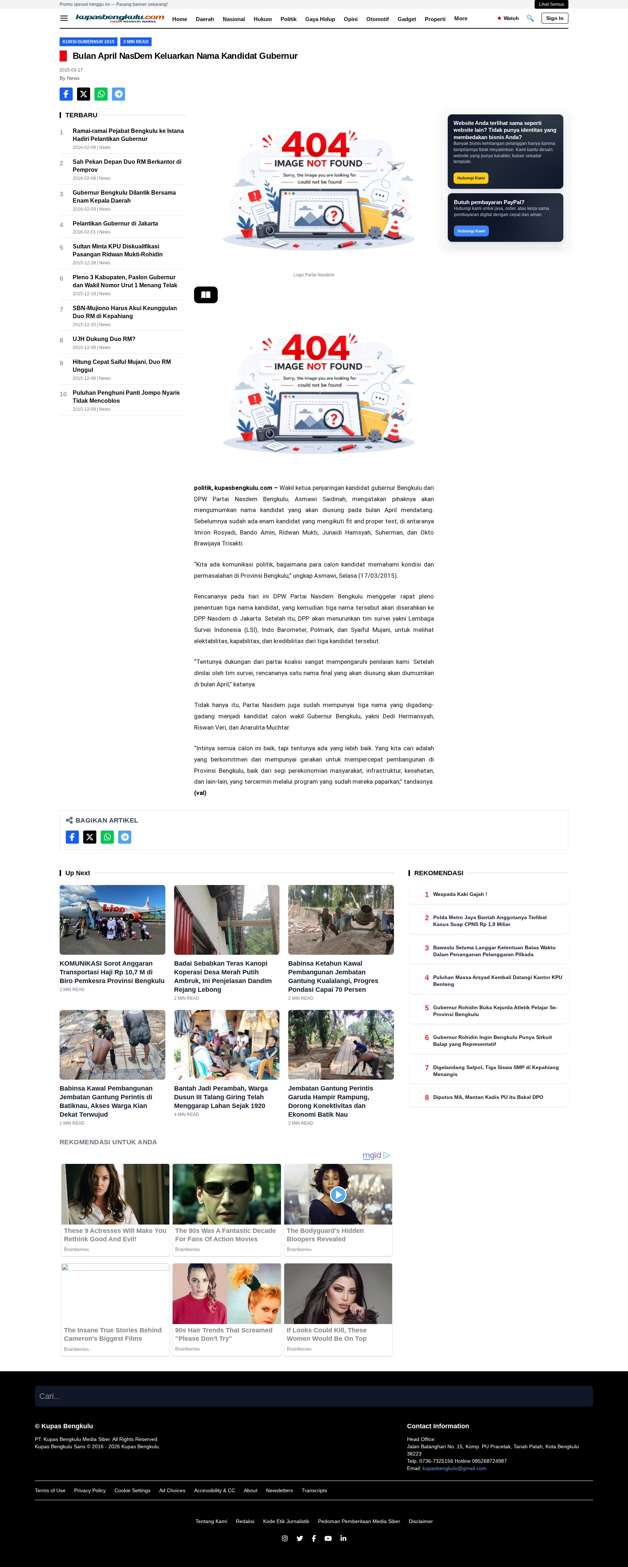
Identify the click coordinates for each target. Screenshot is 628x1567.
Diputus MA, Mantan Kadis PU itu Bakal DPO (488, 1097)
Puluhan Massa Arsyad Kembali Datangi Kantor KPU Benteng (497, 980)
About (250, 1490)
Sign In (555, 18)
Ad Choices (172, 1490)
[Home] (120, 18)
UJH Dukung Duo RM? (104, 339)
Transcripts (314, 1490)
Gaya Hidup (320, 19)
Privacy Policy (90, 1490)
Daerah (205, 19)
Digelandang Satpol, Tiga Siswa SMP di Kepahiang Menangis (496, 1070)
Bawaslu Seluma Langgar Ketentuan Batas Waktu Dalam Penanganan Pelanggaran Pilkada (494, 950)
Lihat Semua (551, 4)
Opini (351, 19)
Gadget (407, 19)
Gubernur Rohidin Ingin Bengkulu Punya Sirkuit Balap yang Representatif (492, 1040)
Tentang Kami (211, 1521)
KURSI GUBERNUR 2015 (88, 41)
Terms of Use (50, 1490)
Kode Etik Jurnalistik (286, 1521)
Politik (289, 19)
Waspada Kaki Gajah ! (460, 894)
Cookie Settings (132, 1490)
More (460, 18)
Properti (435, 19)
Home (179, 19)
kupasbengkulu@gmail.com (454, 1468)
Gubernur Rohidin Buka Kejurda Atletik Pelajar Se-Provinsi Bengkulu (495, 1010)
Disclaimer (421, 1521)
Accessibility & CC (214, 1490)
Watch (511, 18)
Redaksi (245, 1521)
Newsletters (279, 1490)
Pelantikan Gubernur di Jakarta (115, 223)
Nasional (234, 19)
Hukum (263, 19)
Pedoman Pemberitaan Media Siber (359, 1521)
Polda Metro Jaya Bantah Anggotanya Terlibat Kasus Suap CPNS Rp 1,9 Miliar (490, 920)
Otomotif (377, 19)
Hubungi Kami (471, 178)
